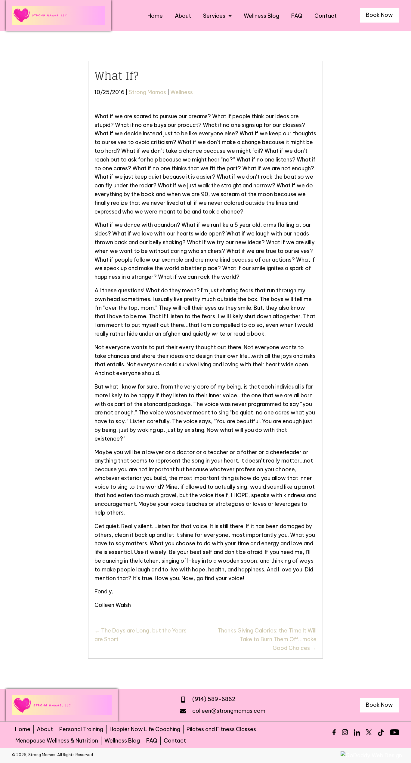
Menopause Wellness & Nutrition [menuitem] (56, 740)
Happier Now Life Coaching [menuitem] (145, 729)
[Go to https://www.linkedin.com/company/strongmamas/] (357, 732)
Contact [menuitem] (175, 740)
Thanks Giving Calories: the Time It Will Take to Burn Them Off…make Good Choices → (267, 639)
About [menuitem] (45, 729)
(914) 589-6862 (213, 699)
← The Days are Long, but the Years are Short (140, 635)
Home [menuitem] (22, 729)
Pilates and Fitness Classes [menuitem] (221, 729)
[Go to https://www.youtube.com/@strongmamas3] (394, 732)
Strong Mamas (147, 92)
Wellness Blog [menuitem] (122, 740)
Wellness (181, 92)
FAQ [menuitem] (151, 740)
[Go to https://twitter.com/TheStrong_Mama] (369, 732)
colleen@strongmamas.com (228, 710)
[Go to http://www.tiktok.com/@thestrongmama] (381, 732)
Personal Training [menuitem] (81, 729)
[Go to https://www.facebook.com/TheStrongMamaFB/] (334, 732)
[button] (379, 15)
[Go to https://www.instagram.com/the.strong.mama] (345, 732)
